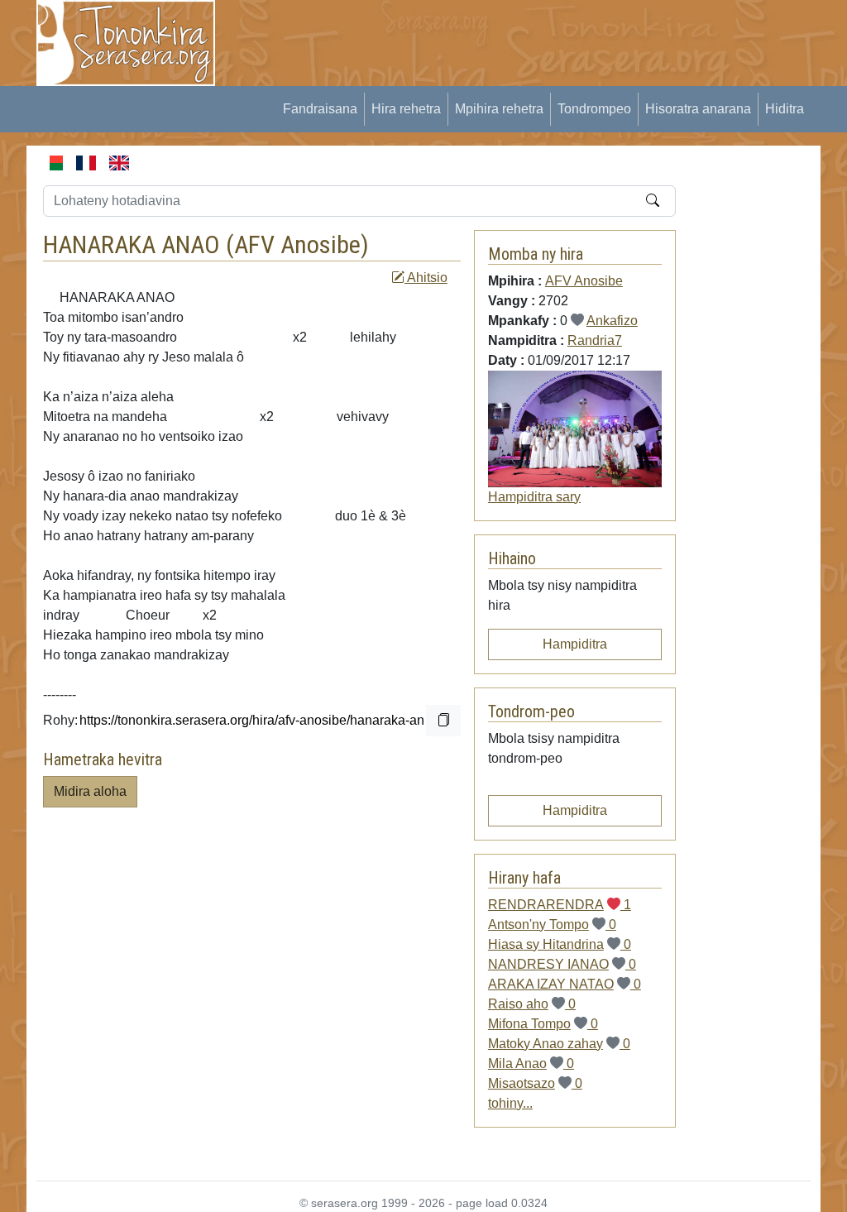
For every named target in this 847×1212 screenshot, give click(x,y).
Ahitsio (425, 278)
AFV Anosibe (297, 244)
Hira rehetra (406, 109)
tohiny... (510, 1103)
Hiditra (784, 109)
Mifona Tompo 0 (543, 1024)
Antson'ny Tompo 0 (552, 924)
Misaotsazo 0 (535, 1083)
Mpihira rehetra (499, 109)
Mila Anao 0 (531, 1063)
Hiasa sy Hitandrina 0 (559, 944)
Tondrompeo (594, 109)
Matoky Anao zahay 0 (559, 1044)
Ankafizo (612, 321)
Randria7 (594, 340)
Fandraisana (320, 109)
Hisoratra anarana (698, 109)
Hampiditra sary (534, 497)
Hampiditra (575, 644)
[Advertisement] (536, 37)
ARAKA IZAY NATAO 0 (564, 984)
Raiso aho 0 (532, 1004)
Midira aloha (90, 791)
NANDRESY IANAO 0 (562, 964)
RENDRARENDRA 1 (559, 905)
